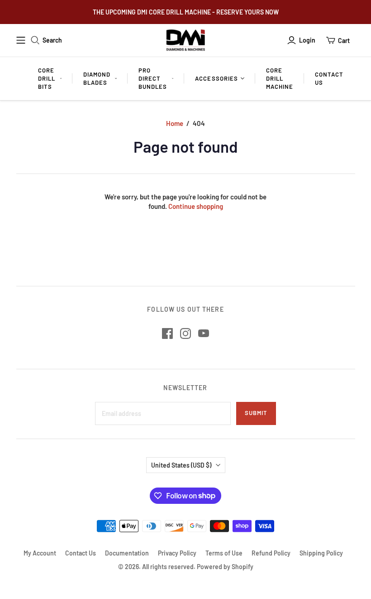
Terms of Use (224, 553)
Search (52, 40)
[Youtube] (203, 333)
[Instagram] (185, 333)
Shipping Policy (321, 553)
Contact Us (329, 78)
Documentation (127, 553)
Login (307, 40)
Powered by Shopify (225, 566)
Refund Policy (271, 553)
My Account (40, 553)
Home (174, 123)
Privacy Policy (177, 553)
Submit (256, 412)
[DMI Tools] (186, 40)
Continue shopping (195, 206)
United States (181, 465)
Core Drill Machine (279, 78)
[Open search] (35, 40)
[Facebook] (167, 333)
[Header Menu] (20, 40)
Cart (344, 40)
